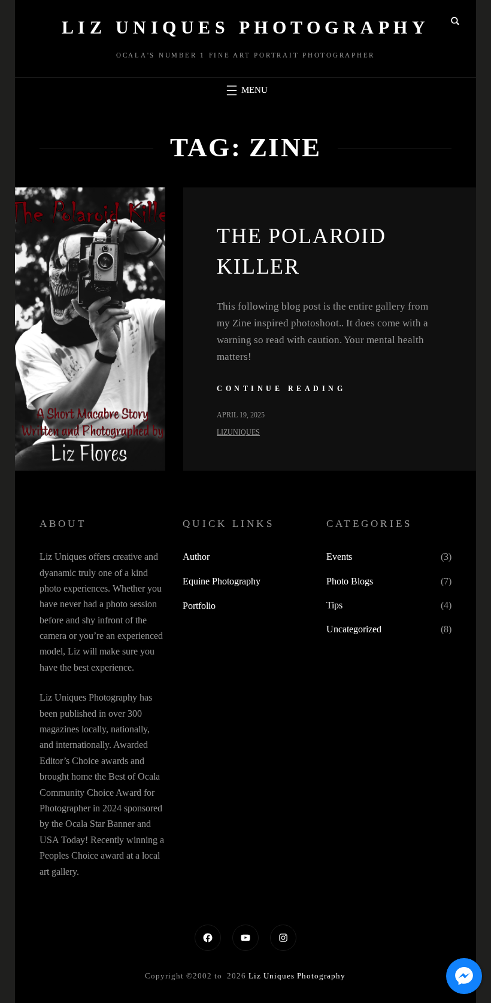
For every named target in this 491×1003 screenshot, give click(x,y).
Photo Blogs (349, 581)
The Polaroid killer (301, 251)
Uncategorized (353, 629)
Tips (334, 605)
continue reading (281, 388)
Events (339, 557)
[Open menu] (245, 90)
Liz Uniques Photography (246, 27)
